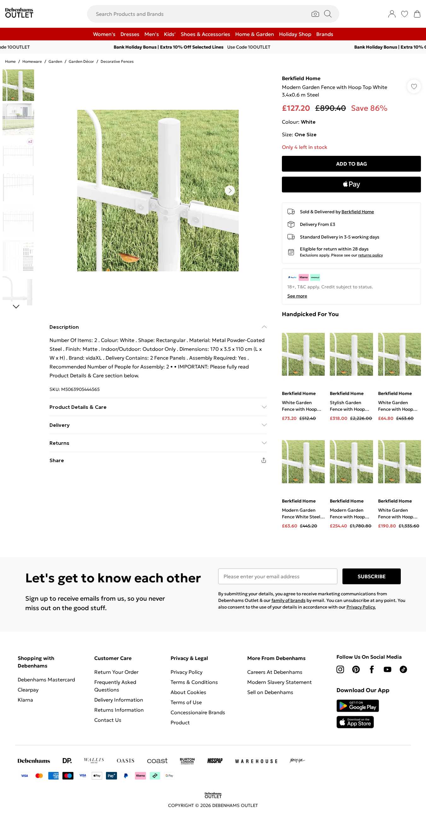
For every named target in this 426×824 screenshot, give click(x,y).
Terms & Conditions (194, 682)
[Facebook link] (372, 669)
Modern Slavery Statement (279, 682)
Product (180, 722)
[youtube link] (387, 669)
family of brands (288, 600)
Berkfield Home (301, 78)
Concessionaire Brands (198, 712)
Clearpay (28, 689)
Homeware (32, 61)
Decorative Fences (117, 61)
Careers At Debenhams (274, 672)
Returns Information (119, 710)
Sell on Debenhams (270, 692)
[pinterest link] (356, 669)
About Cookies (188, 692)
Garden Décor (81, 61)
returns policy (370, 255)
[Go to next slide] (230, 190)
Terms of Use (186, 702)
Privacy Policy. (361, 607)
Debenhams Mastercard (46, 679)
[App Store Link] (357, 713)
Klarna (25, 700)
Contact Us (107, 720)
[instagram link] (340, 669)
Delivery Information (118, 700)
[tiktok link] (403, 669)
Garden (55, 61)
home (10, 61)
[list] (158, 190)
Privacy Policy (186, 672)
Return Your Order (116, 672)
